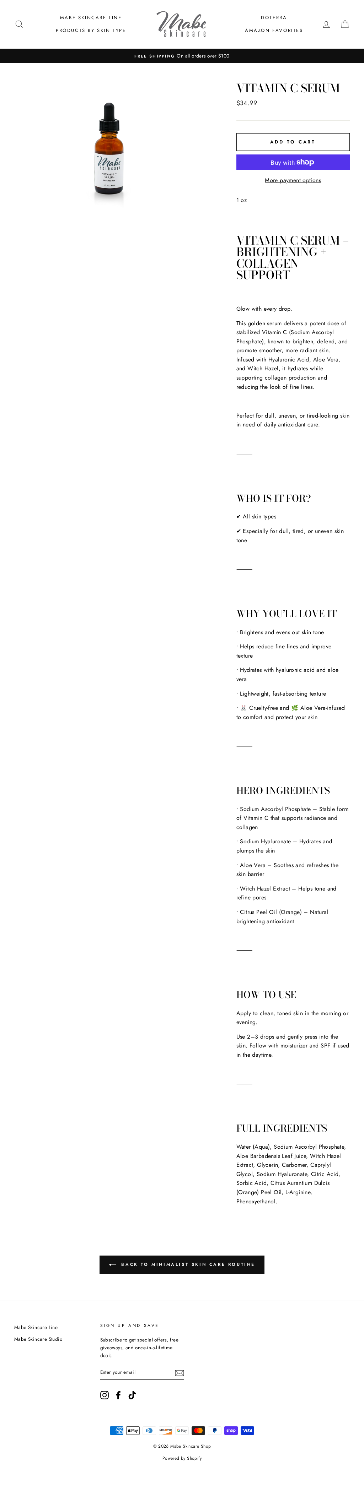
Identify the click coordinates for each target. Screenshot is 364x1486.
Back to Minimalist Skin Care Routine (187, 1264)
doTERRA (274, 17)
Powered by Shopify (182, 1458)
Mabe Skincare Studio (38, 1339)
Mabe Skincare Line (91, 17)
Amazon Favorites (274, 30)
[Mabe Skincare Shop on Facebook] (118, 1395)
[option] (182, 56)
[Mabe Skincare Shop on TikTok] (132, 1395)
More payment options (293, 180)
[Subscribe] (179, 1372)
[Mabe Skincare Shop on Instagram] (104, 1395)
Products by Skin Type (91, 30)
